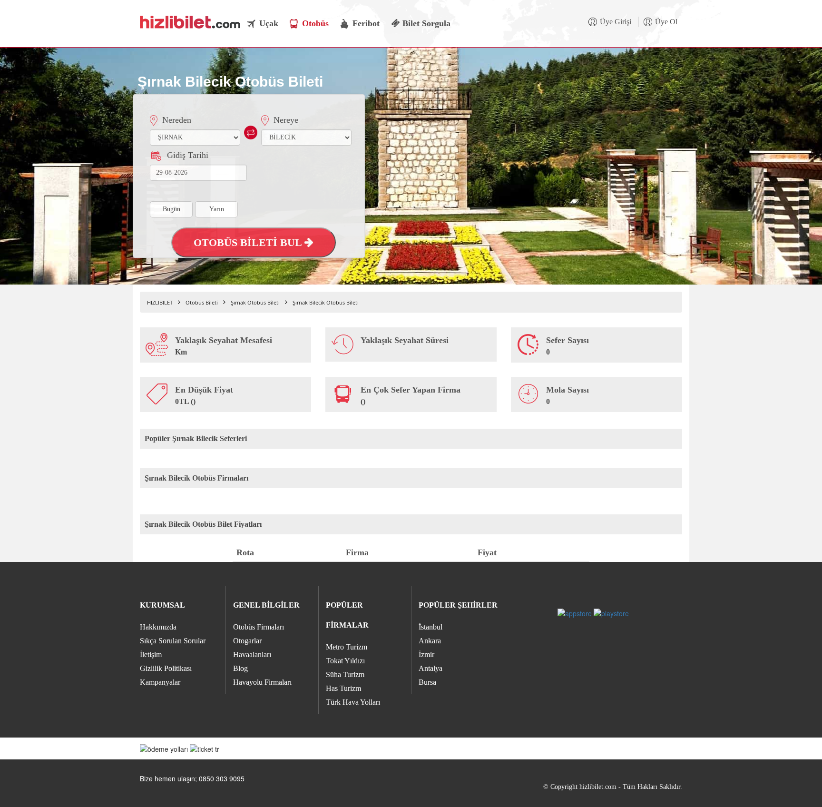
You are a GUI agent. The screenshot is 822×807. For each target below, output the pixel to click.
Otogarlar (247, 641)
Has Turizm (343, 688)
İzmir (426, 654)
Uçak (268, 23)
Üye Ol (666, 22)
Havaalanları (252, 654)
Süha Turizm (345, 674)
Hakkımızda (158, 627)
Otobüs (315, 23)
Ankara (430, 641)
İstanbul (430, 627)
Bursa (427, 682)
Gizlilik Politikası (166, 668)
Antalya (430, 668)
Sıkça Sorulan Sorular (173, 641)
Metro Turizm (346, 647)
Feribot (366, 23)
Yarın (216, 209)
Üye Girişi (615, 22)
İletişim (151, 654)
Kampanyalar (160, 682)
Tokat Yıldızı (345, 661)
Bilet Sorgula (425, 23)
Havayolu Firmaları (262, 682)
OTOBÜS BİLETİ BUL (249, 242)
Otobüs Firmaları (258, 627)
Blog (240, 668)
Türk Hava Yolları (353, 702)
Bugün (171, 209)
